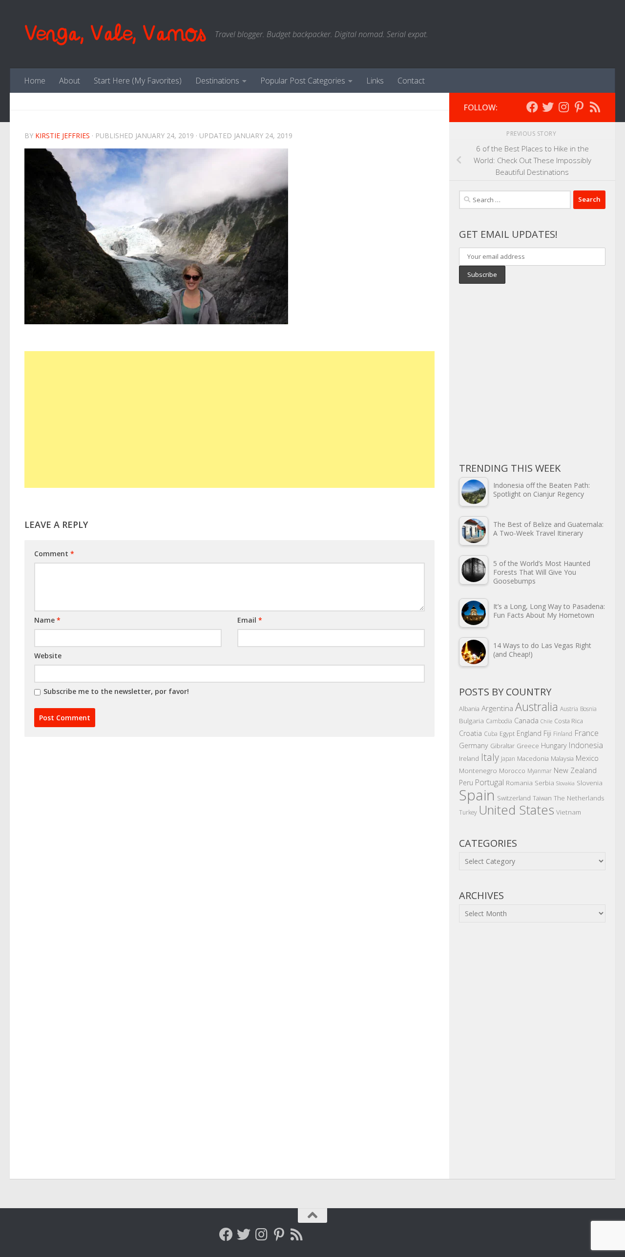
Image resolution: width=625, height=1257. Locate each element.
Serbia (544, 782)
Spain (477, 795)
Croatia (470, 733)
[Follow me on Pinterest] (579, 107)
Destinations (217, 80)
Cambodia (499, 721)
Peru (466, 782)
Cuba (491, 733)
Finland (562, 733)
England (529, 733)
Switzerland (514, 798)
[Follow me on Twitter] (548, 107)
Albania (469, 708)
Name (47, 620)
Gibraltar (502, 745)
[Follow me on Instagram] (563, 107)
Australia (536, 706)
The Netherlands (579, 797)
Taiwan (542, 798)
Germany (473, 745)
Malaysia (562, 758)
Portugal (489, 782)
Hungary (554, 745)
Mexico (587, 758)
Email (249, 620)
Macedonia (533, 758)
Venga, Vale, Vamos (114, 34)
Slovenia (590, 782)
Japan (508, 758)
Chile (546, 721)
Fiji (547, 733)
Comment (54, 553)
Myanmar (539, 771)
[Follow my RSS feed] (595, 107)
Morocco (512, 770)
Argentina (497, 708)
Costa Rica (568, 720)
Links (375, 80)
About (69, 80)
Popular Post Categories (302, 80)
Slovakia (565, 783)
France (586, 733)
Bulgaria (471, 720)
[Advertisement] (229, 419)
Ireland (469, 758)
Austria (569, 708)
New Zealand (575, 770)
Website (48, 655)
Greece (528, 745)
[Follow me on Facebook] (532, 107)
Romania (519, 782)
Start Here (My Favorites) (138, 80)
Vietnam (568, 812)
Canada (526, 720)
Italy (490, 757)
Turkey (468, 812)
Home (34, 80)
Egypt (507, 733)
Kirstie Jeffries (62, 135)
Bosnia (588, 708)
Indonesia (586, 745)
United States (516, 809)
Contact (411, 80)
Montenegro (478, 770)
